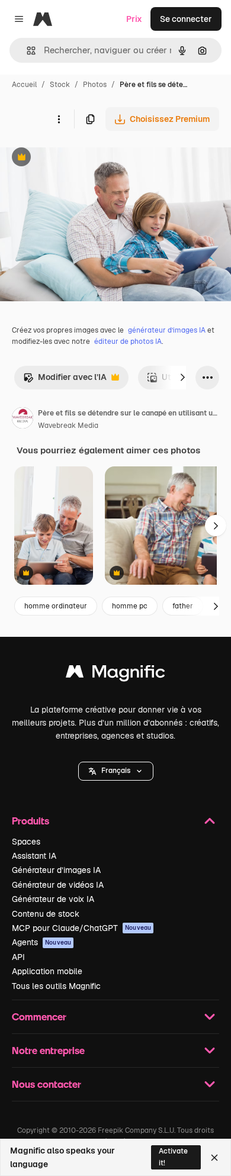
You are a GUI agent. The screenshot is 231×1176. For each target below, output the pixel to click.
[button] (115, 771)
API (18, 957)
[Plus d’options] (58, 119)
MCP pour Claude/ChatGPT (81, 928)
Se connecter (186, 19)
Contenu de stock (45, 913)
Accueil (24, 84)
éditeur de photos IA (128, 341)
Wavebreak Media (68, 425)
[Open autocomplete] (26, 50)
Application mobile (47, 971)
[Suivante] (182, 377)
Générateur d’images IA (56, 870)
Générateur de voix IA (53, 899)
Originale (78, 158)
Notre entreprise (48, 1050)
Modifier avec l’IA (65, 380)
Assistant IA (34, 855)
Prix (134, 19)
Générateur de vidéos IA (58, 884)
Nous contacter (46, 1084)
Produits (30, 820)
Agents (41, 942)
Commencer (39, 1016)
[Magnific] (115, 674)
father (182, 606)
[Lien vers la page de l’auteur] (22, 419)
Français (115, 770)
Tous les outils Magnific (56, 986)
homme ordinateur (55, 606)
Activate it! (173, 1156)
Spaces (26, 841)
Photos (95, 84)
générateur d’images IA (167, 330)
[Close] (214, 1158)
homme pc (129, 606)
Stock (60, 84)
